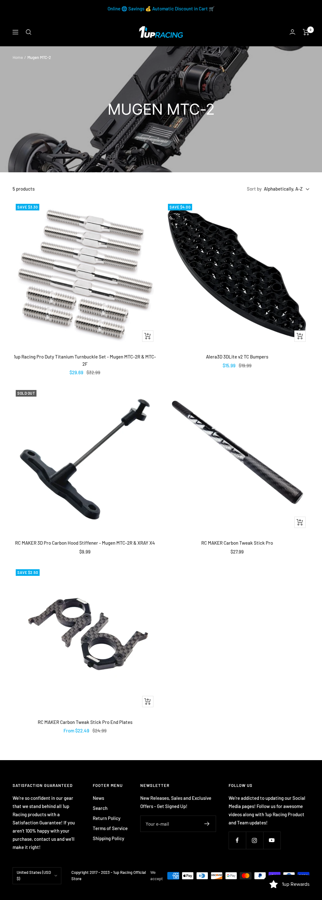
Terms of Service (110, 828)
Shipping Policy (108, 838)
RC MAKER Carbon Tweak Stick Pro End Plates (85, 722)
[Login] (292, 32)
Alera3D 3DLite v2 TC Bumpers (237, 356)
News (98, 798)
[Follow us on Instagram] (254, 840)
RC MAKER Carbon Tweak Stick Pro (237, 543)
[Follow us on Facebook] (237, 840)
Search (100, 808)
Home (18, 57)
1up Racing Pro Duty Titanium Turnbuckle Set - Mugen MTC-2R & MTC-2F (85, 360)
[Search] (28, 32)
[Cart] (306, 32)
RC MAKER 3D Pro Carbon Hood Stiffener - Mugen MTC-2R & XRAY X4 (85, 543)
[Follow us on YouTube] (271, 840)
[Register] (207, 824)
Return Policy (106, 818)
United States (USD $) (34, 875)
